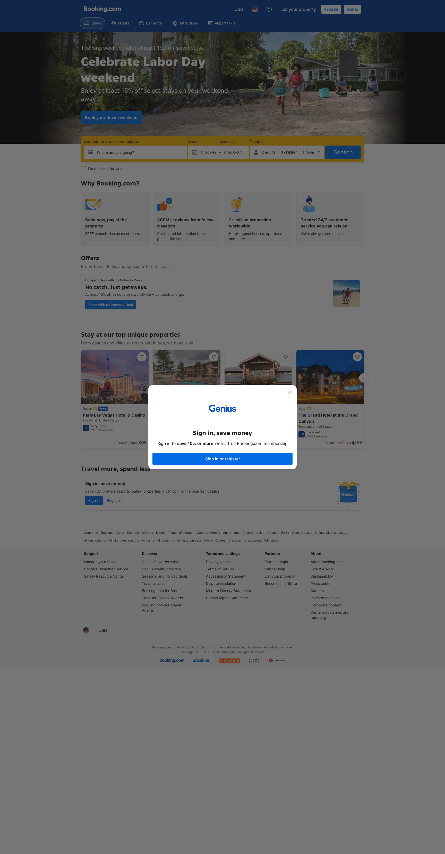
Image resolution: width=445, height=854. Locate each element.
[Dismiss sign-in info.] (290, 392)
